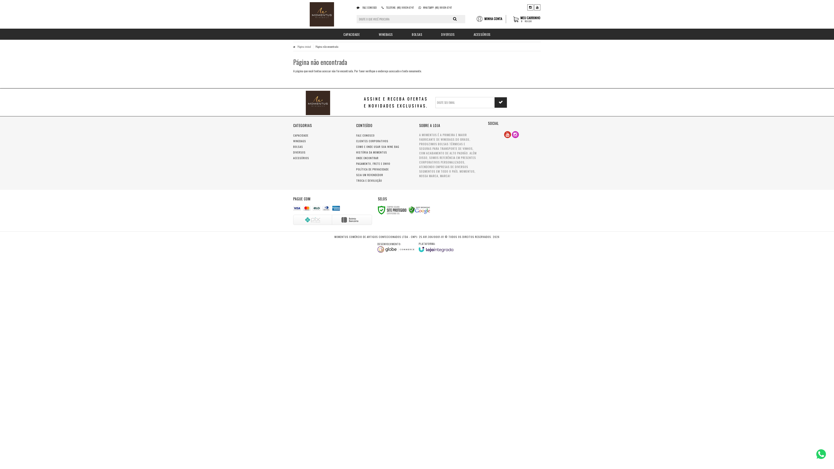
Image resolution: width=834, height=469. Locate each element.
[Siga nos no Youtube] (537, 7)
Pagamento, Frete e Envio (373, 163)
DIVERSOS (299, 152)
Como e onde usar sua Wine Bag (377, 147)
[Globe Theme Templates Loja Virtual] (395, 247)
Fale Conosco (369, 7)
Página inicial (304, 46)
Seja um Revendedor (369, 175)
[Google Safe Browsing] (419, 209)
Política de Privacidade (372, 169)
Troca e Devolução (369, 180)
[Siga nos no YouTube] (507, 134)
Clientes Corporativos (372, 141)
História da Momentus (371, 152)
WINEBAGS (299, 141)
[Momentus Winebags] (321, 14)
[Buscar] (455, 19)
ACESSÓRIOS (301, 158)
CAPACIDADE (300, 135)
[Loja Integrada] (436, 247)
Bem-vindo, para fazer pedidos (491, 19)
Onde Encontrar (367, 158)
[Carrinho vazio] (527, 21)
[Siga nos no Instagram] (530, 7)
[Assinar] (500, 102)
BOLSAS (298, 147)
